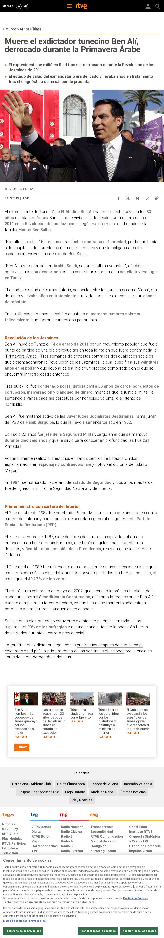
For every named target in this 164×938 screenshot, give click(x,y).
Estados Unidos (123, 458)
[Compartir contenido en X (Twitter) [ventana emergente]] (128, 197)
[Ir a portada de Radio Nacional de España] (74, 816)
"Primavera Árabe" (21, 356)
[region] (82, 896)
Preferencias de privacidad (23, 930)
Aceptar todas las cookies (139, 930)
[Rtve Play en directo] (19, 6)
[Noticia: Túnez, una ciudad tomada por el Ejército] (82, 709)
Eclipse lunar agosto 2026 (38, 792)
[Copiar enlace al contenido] (157, 197)
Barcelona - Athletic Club (31, 784)
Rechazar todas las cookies (97, 930)
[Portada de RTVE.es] (81, 6)
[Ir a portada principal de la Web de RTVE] (15, 814)
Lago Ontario (75, 792)
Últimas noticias (133, 792)
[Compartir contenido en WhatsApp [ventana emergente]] (147, 197)
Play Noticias (82, 800)
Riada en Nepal (102, 792)
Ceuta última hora (71, 784)
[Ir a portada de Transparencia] (126, 816)
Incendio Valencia (138, 784)
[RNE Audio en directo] (25, 6)
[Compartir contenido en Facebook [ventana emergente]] (118, 197)
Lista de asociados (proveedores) (25, 920)
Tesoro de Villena (104, 784)
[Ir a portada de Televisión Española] (44, 816)
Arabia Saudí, (48, 217)
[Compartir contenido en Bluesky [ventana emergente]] (137, 197)
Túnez (45, 211)
